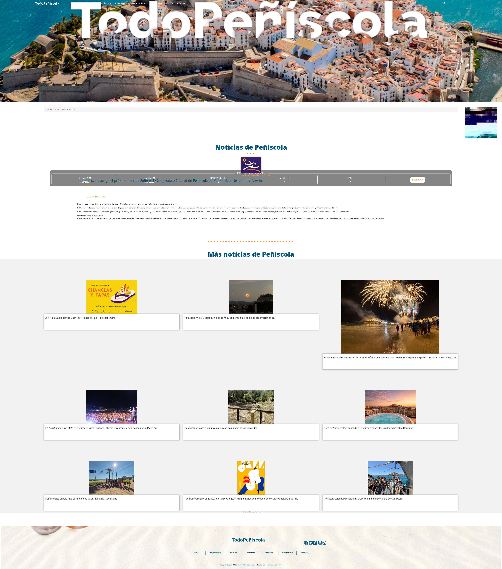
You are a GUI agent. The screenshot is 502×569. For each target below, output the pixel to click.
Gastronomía (138, 3)
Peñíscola (106, 3)
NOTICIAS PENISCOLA (65, 109)
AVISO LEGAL (305, 553)
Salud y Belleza (165, 3)
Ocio (151, 3)
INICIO (196, 553)
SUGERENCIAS (287, 553)
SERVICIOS (269, 553)
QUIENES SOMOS (215, 553)
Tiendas (181, 3)
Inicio (94, 3)
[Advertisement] (251, 233)
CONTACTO (251, 553)
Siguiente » (255, 512)
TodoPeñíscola (47, 3)
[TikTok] (315, 542)
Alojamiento (121, 3)
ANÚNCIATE (233, 553)
